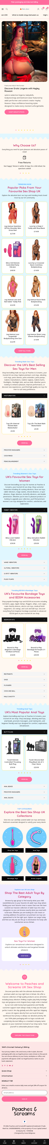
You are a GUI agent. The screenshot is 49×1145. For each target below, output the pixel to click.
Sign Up (24, 606)
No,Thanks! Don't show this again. (25, 622)
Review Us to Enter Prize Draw (24, 614)
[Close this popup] (44, 520)
